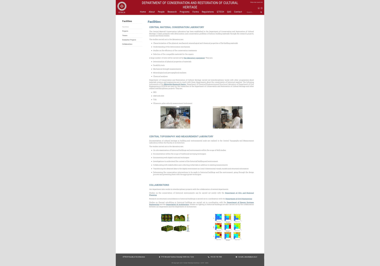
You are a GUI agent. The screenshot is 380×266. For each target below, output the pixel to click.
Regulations (208, 11)
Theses (124, 35)
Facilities (125, 27)
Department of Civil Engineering (239, 199)
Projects (125, 31)
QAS (229, 11)
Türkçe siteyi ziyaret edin (256, 2)
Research (172, 11)
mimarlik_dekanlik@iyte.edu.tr (247, 257)
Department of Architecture (177, 204)
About (152, 11)
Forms (195, 11)
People (161, 11)
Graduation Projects (129, 40)
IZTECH (220, 11)
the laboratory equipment (194, 58)
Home (143, 11)
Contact (238, 11)
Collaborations (127, 44)
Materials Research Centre (175, 84)
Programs (185, 11)
